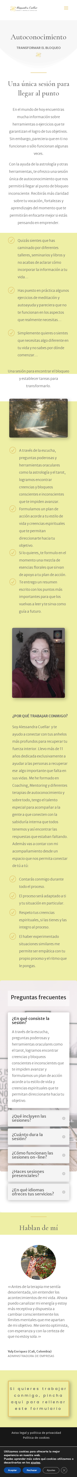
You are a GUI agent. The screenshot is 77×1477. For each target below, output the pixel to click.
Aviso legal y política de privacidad (36, 1433)
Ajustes (51, 1470)
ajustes (35, 1463)
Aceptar (12, 1470)
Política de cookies (36, 1438)
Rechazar (32, 1470)
